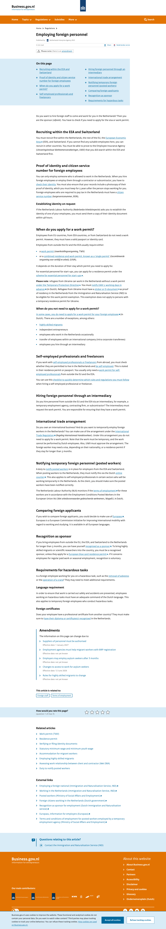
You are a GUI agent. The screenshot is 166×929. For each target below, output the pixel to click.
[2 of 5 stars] (92, 712)
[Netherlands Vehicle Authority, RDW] (89, 896)
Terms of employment (61, 695)
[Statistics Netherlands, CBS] (81, 896)
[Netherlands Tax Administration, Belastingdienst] (40, 896)
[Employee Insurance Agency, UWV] (98, 896)
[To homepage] (83, 5)
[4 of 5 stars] (103, 712)
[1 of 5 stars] (87, 712)
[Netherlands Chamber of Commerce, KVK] (74, 896)
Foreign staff (42, 695)
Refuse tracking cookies (140, 920)
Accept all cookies (113, 920)
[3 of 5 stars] (98, 712)
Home (38, 28)
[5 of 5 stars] (108, 712)
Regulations (50, 28)
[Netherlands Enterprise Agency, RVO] (20, 896)
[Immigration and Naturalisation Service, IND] (60, 896)
